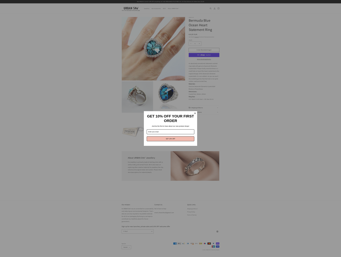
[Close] (195, 113)
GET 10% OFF (170, 139)
